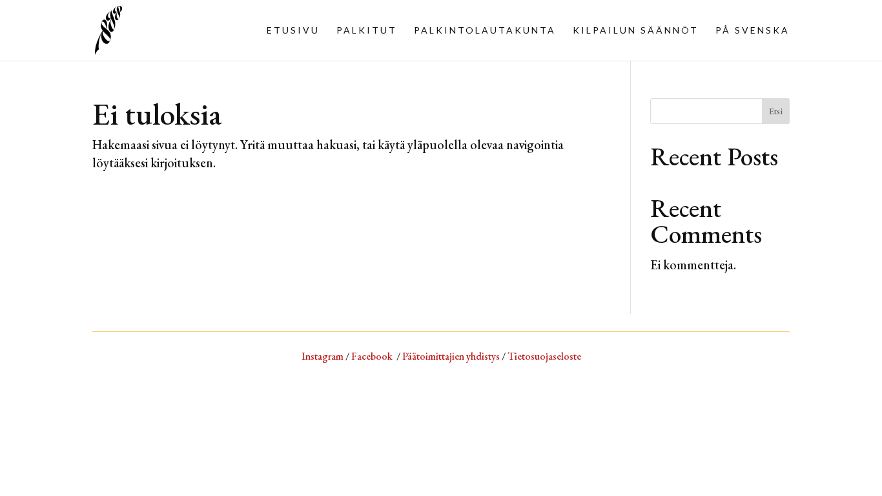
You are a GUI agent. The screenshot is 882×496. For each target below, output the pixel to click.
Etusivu (293, 31)
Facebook (372, 356)
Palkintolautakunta (485, 31)
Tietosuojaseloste (544, 356)
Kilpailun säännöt (636, 31)
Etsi (776, 111)
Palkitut (366, 31)
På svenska (752, 31)
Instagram (323, 356)
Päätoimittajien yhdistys (451, 356)
